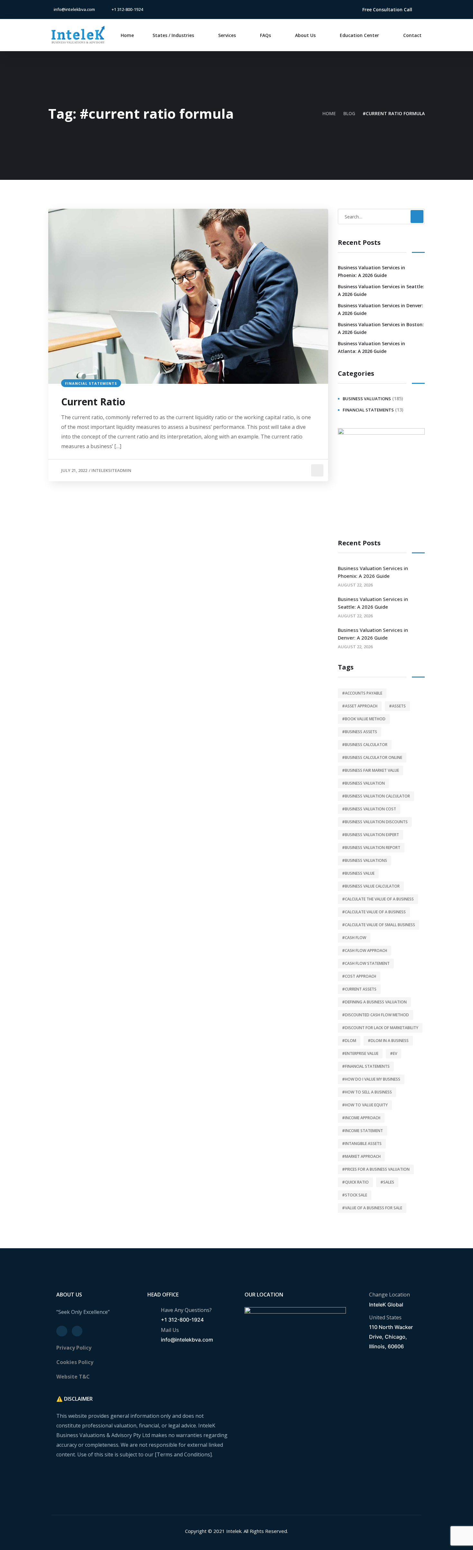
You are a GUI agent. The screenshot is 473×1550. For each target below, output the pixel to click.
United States (385, 1317)
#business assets (359, 731)
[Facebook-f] (330, 10)
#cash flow (354, 937)
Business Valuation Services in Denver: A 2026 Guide (380, 309)
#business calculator (364, 744)
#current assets (359, 989)
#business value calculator (371, 886)
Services (227, 35)
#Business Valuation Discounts (375, 822)
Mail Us (170, 1329)
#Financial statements (366, 1066)
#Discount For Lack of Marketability (380, 1027)
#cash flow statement (366, 963)
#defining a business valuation (374, 1002)
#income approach (361, 1118)
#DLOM (349, 1040)
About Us (305, 35)
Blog (349, 113)
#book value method (363, 719)
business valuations (367, 398)
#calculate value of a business (374, 912)
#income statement (362, 1130)
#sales (387, 1182)
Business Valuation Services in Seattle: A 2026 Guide (381, 290)
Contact (412, 35)
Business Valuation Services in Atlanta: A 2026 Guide (371, 347)
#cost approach (359, 976)
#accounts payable (362, 693)
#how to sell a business (367, 1092)
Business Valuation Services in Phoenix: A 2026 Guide (371, 271)
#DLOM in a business (388, 1040)
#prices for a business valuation (376, 1169)
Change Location (389, 1294)
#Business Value (358, 873)
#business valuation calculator (376, 796)
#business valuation (363, 783)
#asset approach (359, 706)
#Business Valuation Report (371, 847)
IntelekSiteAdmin (111, 470)
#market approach (361, 1156)
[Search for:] (381, 216)
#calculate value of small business (378, 924)
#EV (393, 1053)
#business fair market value (370, 770)
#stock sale (354, 1195)
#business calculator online (372, 757)
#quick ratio (355, 1182)
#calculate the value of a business (378, 899)
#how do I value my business (371, 1079)
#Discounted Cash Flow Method (375, 1015)
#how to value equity (365, 1105)
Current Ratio (93, 402)
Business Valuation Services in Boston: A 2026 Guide (381, 328)
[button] (387, 9)
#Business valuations (364, 860)
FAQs (265, 35)
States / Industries (173, 35)
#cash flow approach (364, 950)
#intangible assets (362, 1143)
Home (127, 35)
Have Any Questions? (186, 1310)
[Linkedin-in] (340, 10)
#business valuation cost (369, 809)
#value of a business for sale (372, 1208)
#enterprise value (360, 1053)
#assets (397, 706)
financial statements (91, 383)
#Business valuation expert (370, 834)
